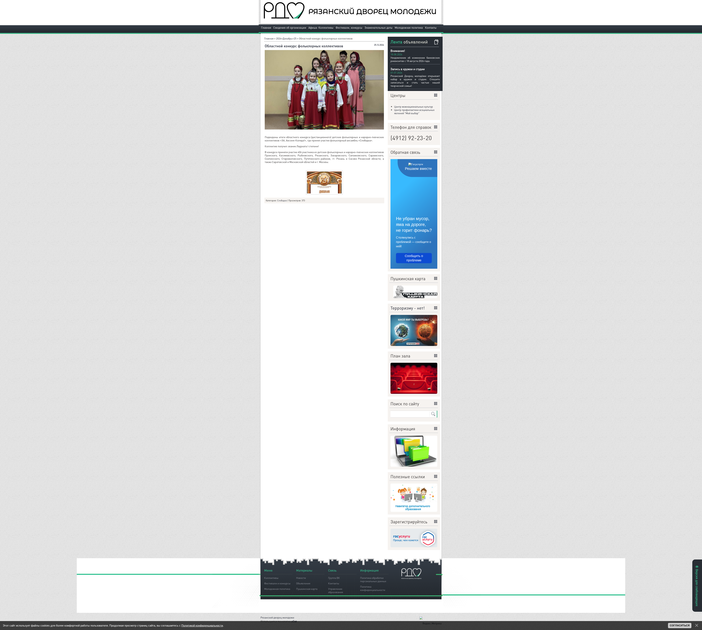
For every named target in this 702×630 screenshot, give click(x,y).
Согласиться (680, 625)
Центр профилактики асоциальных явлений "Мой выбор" (414, 111)
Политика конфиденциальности (372, 587)
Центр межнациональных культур (413, 106)
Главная (266, 27)
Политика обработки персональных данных (373, 579)
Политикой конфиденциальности (202, 625)
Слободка (282, 200)
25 (295, 38)
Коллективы (325, 27)
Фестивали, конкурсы (349, 27)
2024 (278, 38)
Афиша (312, 27)
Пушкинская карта (306, 588)
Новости (301, 577)
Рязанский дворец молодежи (277, 617)
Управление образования (335, 590)
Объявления (303, 583)
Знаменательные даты (378, 27)
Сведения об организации (289, 27)
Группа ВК (334, 577)
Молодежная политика (409, 27)
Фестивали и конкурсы (277, 583)
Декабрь (287, 38)
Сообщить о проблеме (414, 258)
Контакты (431, 27)
